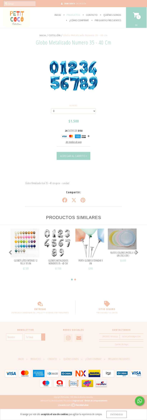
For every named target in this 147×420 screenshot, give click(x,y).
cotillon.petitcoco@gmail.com (131, 336)
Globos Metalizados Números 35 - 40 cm (58, 262)
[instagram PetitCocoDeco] (68, 338)
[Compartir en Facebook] (64, 200)
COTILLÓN (55, 35)
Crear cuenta (69, 3)
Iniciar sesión (81, 3)
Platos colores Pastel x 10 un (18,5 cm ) (123, 254)
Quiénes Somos (112, 15)
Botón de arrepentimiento (96, 400)
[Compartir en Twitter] (73, 200)
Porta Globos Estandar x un (91, 262)
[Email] (79, 338)
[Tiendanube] (73, 406)
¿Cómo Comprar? (79, 20)
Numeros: (74, 105)
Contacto (91, 15)
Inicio (57, 15)
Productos (73, 15)
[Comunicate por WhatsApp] (139, 401)
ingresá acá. (78, 400)
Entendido (116, 414)
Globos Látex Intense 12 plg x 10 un (25, 262)
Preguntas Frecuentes (107, 20)
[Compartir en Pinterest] (82, 200)
